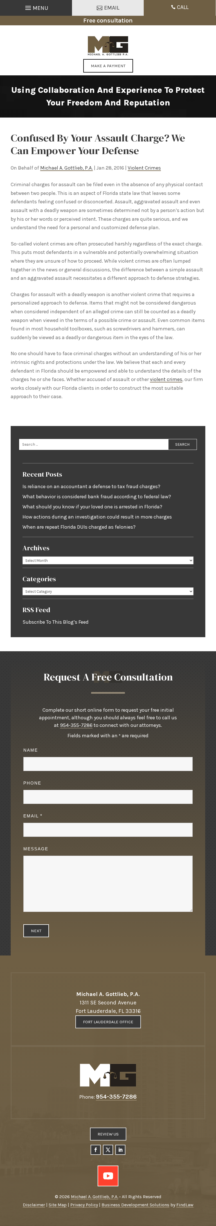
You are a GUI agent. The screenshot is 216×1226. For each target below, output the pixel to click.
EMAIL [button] (111, 7)
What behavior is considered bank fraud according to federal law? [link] (96, 496)
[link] (108, 45)
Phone (32, 783)
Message (35, 848)
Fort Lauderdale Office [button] (108, 1021)
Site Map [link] (58, 1204)
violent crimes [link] (166, 379)
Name (30, 750)
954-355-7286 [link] (76, 725)
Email (32, 815)
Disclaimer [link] (34, 1204)
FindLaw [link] (185, 1204)
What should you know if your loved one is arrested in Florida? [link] (92, 507)
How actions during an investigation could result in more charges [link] (97, 517)
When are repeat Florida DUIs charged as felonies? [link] (79, 527)
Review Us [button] (108, 1134)
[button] (36, 6)
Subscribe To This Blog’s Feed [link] (55, 622)
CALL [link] (182, 7)
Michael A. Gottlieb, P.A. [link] (66, 168)
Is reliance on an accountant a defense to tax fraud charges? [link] (91, 486)
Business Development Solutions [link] (135, 1204)
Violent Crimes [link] (144, 168)
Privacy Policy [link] (84, 1204)
